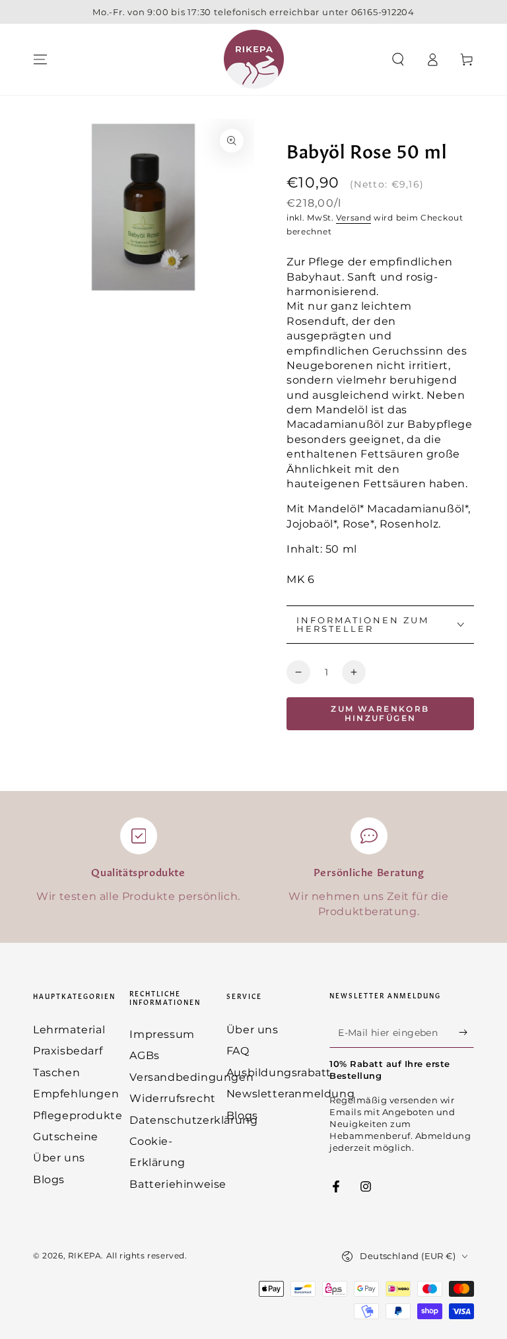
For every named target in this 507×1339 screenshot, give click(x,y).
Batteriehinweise (177, 1184)
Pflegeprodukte (77, 1115)
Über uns (59, 1157)
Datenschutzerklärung (193, 1120)
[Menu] (40, 59)
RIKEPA (85, 1255)
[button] (398, 59)
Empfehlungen (76, 1093)
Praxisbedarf (67, 1051)
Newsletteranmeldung (290, 1093)
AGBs (144, 1055)
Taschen (56, 1072)
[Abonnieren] (466, 1032)
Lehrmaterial (69, 1029)
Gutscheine (65, 1136)
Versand (353, 218)
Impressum (161, 1034)
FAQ (238, 1051)
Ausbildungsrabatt (278, 1072)
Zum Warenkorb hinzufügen (380, 713)
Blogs (49, 1179)
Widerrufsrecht (172, 1098)
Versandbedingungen (191, 1077)
